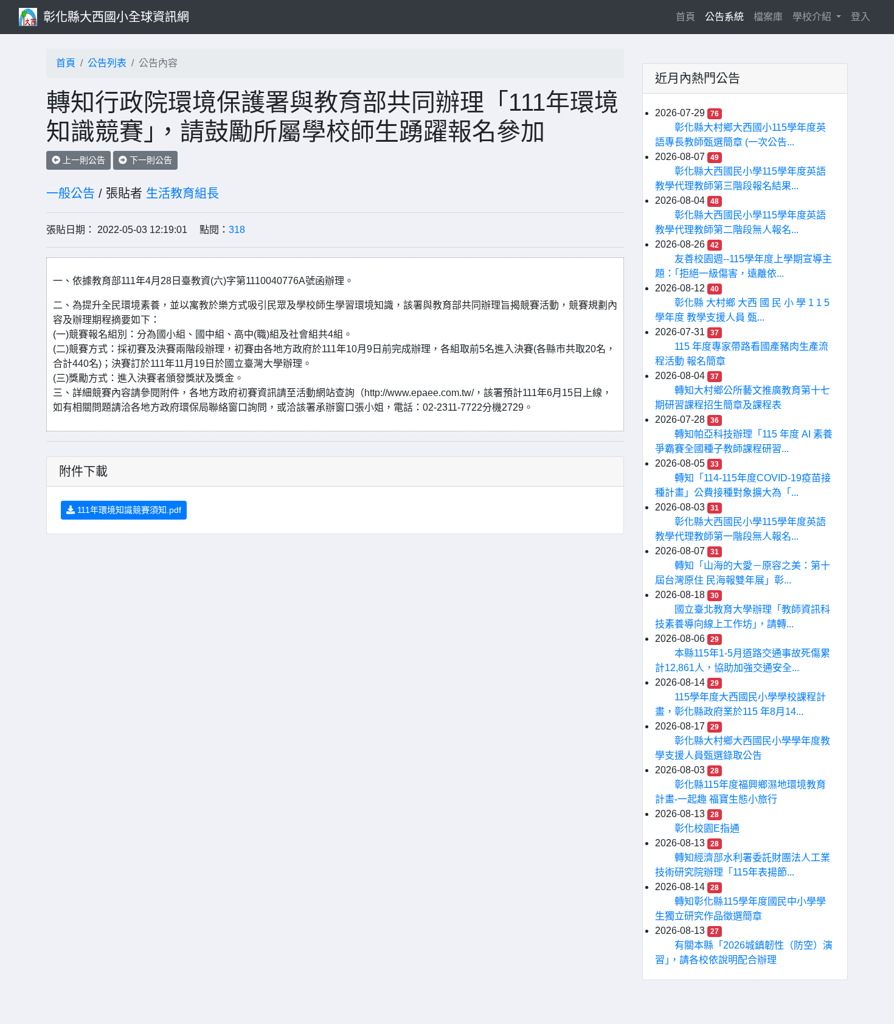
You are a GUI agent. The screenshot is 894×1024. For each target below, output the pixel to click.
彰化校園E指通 (707, 828)
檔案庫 (768, 17)
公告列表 (107, 63)
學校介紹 (813, 17)
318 (237, 230)
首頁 (688, 16)
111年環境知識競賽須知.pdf (128, 510)
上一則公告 (82, 160)
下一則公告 (149, 160)
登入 (860, 17)
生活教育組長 (182, 193)
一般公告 (70, 193)
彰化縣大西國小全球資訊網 (116, 17)
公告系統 (724, 17)
